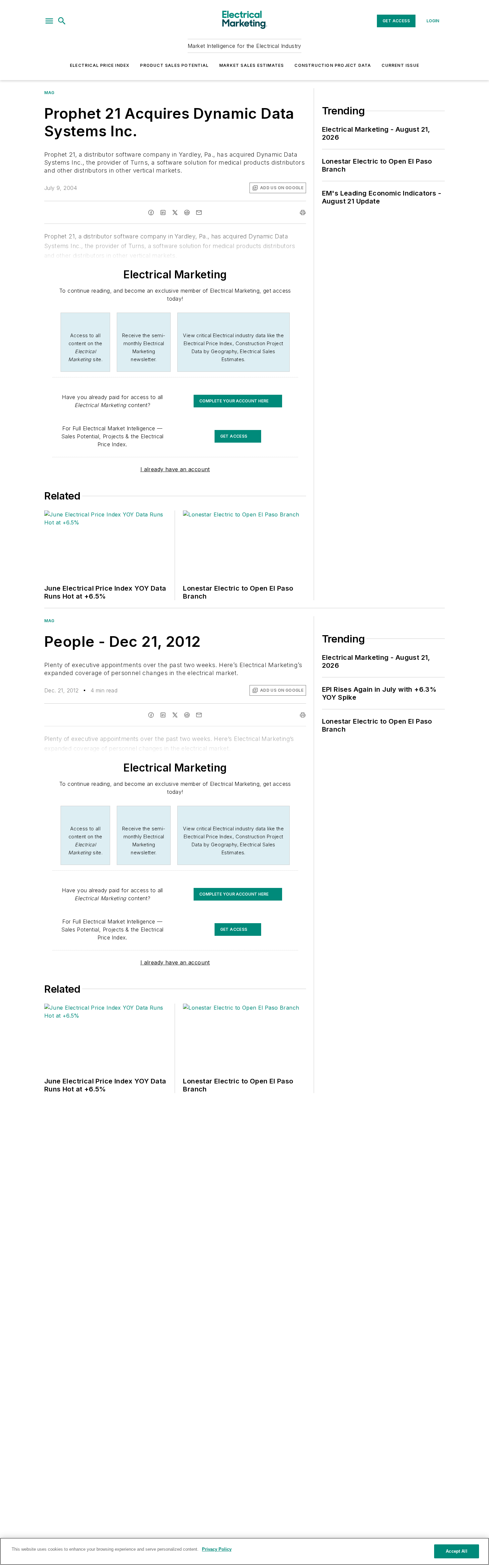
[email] (199, 212)
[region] (244, 1551)
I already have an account (175, 469)
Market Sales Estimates (251, 65)
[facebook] (151, 212)
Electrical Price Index (99, 65)
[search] (62, 21)
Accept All (456, 1551)
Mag (49, 92)
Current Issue (400, 65)
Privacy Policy (217, 1549)
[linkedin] (163, 212)
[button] (49, 21)
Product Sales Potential (174, 65)
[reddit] (187, 212)
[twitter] (175, 212)
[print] (302, 212)
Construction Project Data (332, 65)
